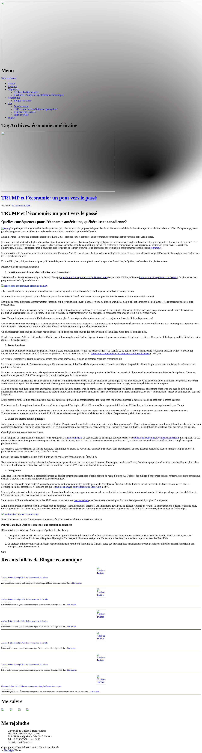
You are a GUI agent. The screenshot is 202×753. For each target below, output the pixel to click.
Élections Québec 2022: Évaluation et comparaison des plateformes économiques (31, 686)
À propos (12, 86)
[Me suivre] (5, 712)
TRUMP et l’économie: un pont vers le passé (49, 198)
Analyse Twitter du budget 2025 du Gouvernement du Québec (24, 578)
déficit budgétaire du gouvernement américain (156, 437)
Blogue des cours (22, 100)
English (11, 117)
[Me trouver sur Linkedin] (22, 712)
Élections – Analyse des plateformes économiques (38, 95)
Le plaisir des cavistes (25, 112)
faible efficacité (74, 437)
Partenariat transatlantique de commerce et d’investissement (120, 353)
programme (155, 247)
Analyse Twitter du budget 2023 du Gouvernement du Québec (24, 665)
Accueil (11, 83)
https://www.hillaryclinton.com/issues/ (158, 277)
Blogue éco (13, 89)
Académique (14, 97)
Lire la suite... (77, 583)
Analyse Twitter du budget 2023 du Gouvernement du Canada (24, 643)
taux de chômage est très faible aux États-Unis (78, 486)
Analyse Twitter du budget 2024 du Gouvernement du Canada (24, 599)
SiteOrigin (9, 750)
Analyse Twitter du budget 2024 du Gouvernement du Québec (24, 621)
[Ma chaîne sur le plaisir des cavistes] (30, 712)
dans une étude (81, 500)
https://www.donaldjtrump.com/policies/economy (84, 277)
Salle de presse (21, 114)
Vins (10, 103)
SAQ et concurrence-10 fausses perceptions (35, 109)
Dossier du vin (21, 106)
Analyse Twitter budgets (26, 92)
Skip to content (8, 78)
